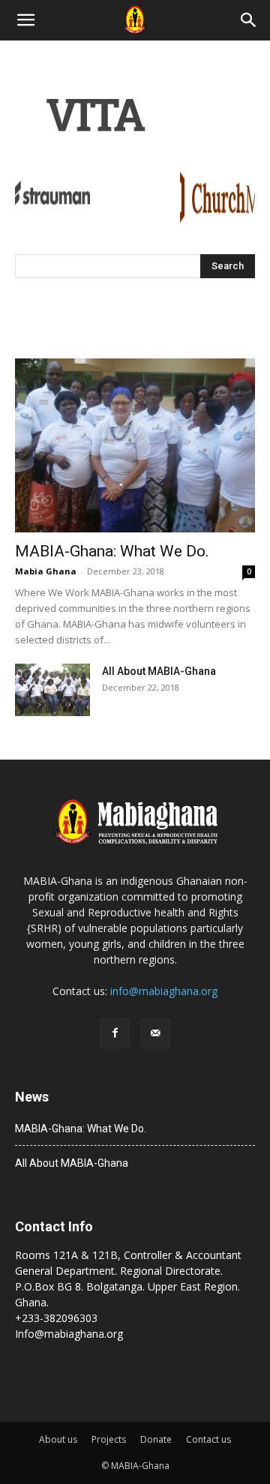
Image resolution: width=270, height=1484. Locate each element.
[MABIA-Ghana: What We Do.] (135, 445)
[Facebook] (115, 1033)
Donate (156, 1439)
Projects (109, 1439)
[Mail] (155, 1033)
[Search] (249, 20)
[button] (26, 20)
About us (58, 1439)
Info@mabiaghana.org (69, 1334)
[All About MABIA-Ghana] (52, 690)
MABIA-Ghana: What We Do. (112, 551)
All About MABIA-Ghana (159, 671)
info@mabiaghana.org (164, 991)
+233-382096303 (56, 1318)
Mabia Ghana (45, 571)
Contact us (208, 1439)
